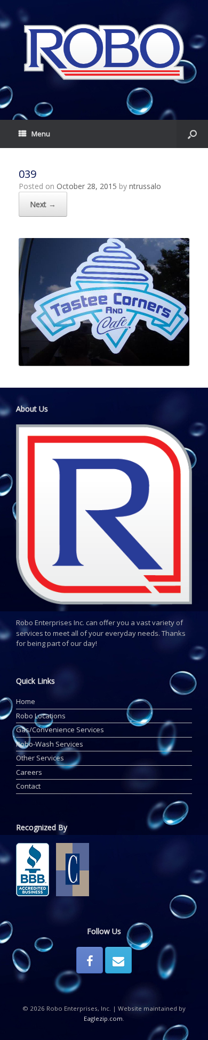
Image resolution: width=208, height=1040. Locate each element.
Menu (40, 133)
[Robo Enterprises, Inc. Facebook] (89, 960)
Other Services (40, 758)
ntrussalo (145, 186)
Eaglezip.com (103, 1018)
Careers (29, 772)
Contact (28, 786)
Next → (43, 204)
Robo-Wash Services (49, 744)
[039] (104, 363)
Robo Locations (41, 715)
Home (25, 701)
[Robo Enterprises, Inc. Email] (118, 960)
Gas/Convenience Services (60, 729)
